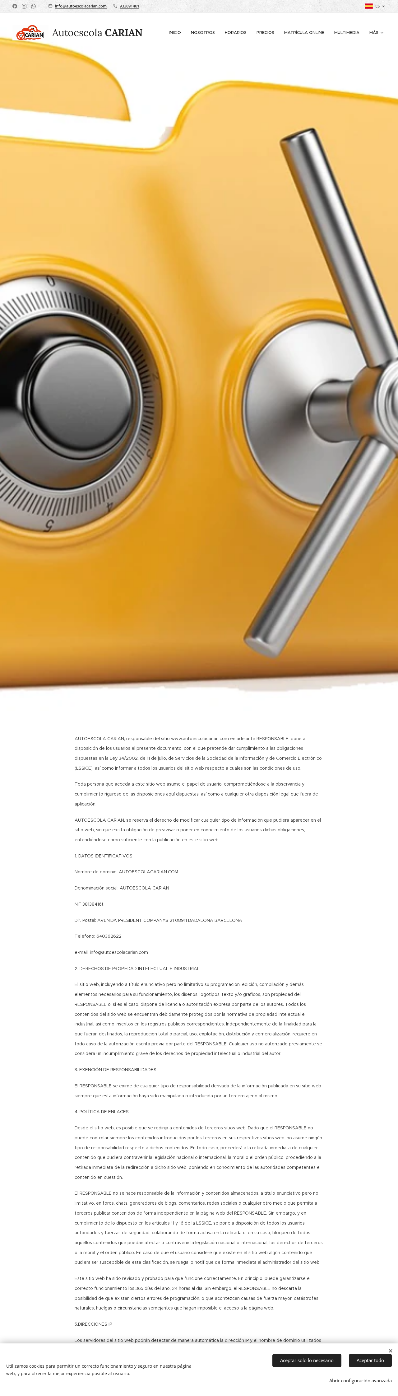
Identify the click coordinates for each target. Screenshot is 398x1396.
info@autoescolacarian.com (81, 6)
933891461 (129, 6)
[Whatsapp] (33, 6)
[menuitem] (176, 32)
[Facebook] (15, 6)
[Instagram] (24, 6)
